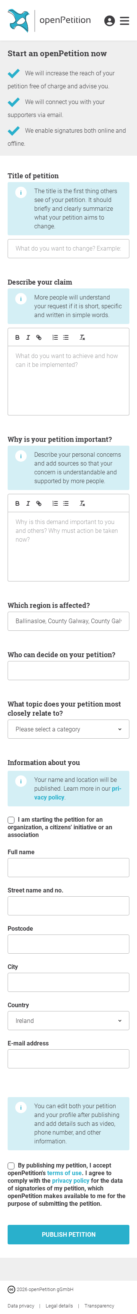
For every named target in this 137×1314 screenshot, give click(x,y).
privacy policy (70, 1180)
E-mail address (28, 1043)
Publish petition (69, 1234)
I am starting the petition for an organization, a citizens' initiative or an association (60, 827)
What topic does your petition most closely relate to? (64, 708)
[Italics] (28, 337)
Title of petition (62, 200)
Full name (21, 852)
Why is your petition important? (64, 460)
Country (18, 1005)
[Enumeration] (55, 337)
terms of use (64, 1173)
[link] (124, 21)
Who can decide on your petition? (61, 654)
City (13, 966)
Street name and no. (36, 890)
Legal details (60, 1306)
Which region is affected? (49, 605)
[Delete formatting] (82, 337)
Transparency (99, 1306)
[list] (66, 337)
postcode (20, 928)
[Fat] (17, 337)
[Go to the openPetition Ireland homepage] (50, 20)
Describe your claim (65, 298)
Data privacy (21, 1306)
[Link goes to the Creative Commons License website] (12, 1289)
